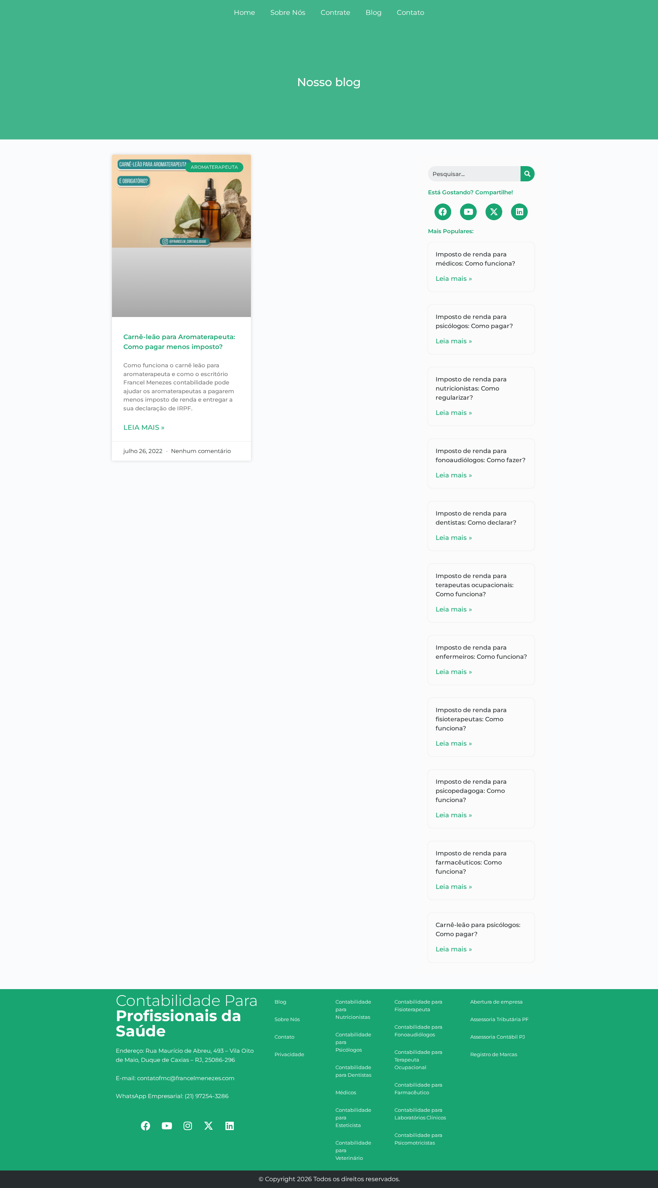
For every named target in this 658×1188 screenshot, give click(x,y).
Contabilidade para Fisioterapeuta (418, 1005)
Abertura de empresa (496, 1002)
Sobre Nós (287, 12)
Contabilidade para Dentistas (353, 1071)
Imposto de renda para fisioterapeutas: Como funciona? (471, 719)
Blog (374, 12)
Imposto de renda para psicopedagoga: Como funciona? (471, 791)
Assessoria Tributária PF (499, 1019)
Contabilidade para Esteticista (353, 1117)
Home (244, 12)
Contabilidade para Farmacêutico (418, 1088)
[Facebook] (442, 211)
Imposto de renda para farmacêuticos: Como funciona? (471, 862)
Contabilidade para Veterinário (353, 1150)
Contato (410, 12)
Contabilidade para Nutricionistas (353, 1009)
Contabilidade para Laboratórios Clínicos (420, 1114)
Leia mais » (143, 427)
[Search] (528, 173)
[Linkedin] (519, 211)
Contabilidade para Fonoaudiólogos (418, 1030)
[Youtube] (468, 211)
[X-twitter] (494, 211)
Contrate (335, 12)
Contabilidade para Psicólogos (353, 1042)
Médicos (345, 1092)
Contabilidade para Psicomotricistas (418, 1139)
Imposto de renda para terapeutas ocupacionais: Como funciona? (475, 585)
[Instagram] (187, 1125)
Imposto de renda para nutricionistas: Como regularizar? (471, 388)
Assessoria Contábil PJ (497, 1037)
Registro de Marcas (493, 1054)
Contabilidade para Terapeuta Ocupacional (418, 1059)
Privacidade (289, 1054)
